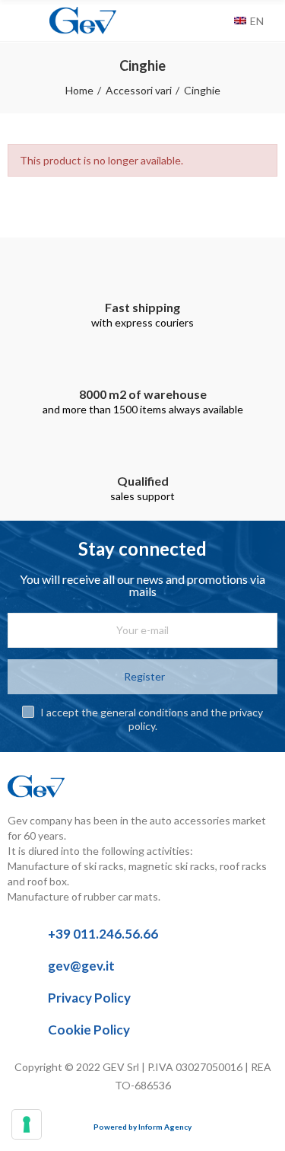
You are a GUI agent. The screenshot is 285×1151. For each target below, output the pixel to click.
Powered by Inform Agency (142, 1126)
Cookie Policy (89, 1030)
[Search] (218, 20)
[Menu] (15, 20)
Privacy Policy (89, 998)
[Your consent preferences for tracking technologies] (26, 1124)
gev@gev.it (81, 966)
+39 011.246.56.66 (103, 934)
